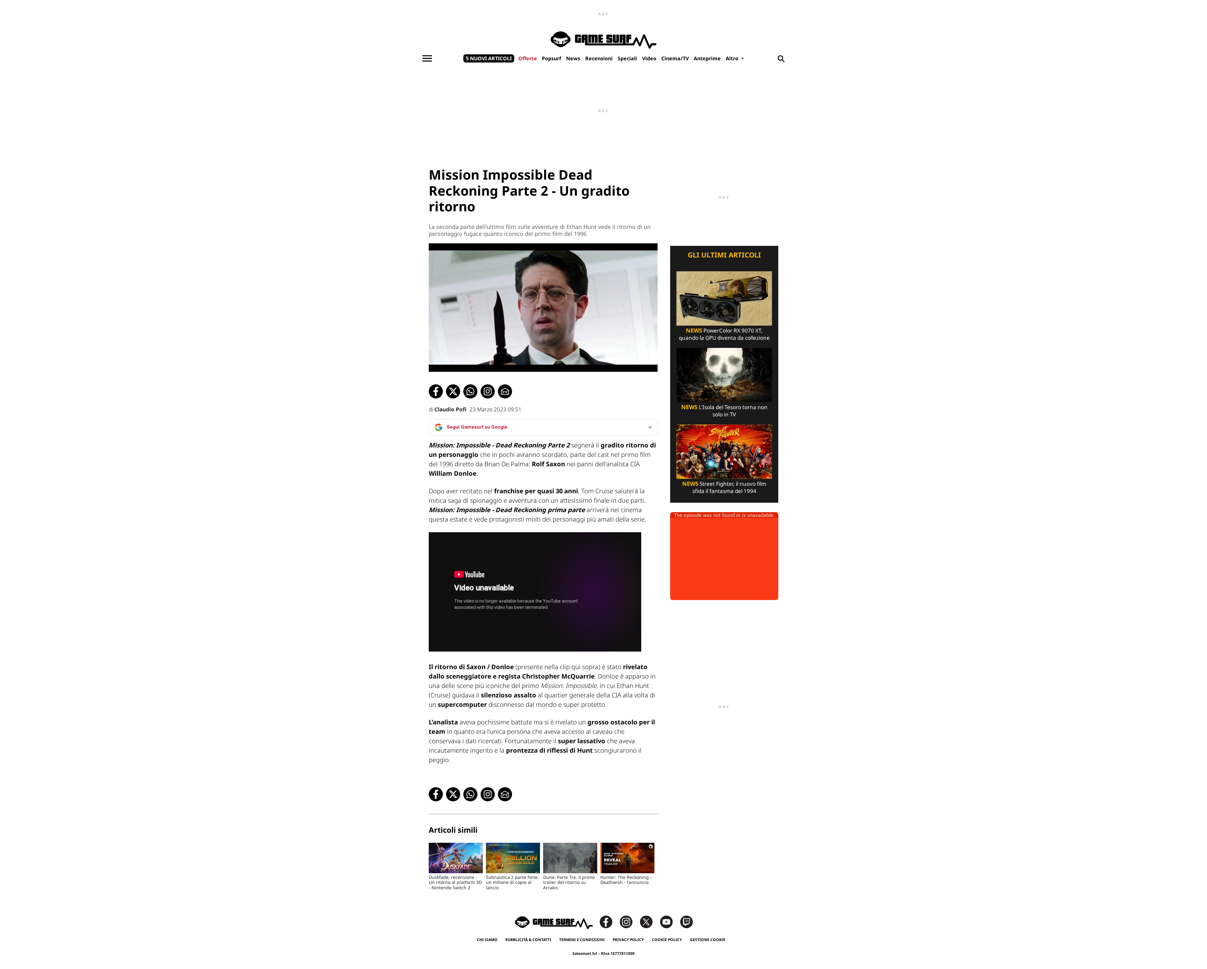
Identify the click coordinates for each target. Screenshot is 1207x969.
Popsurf (551, 58)
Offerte (527, 58)
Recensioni (599, 58)
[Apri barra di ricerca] (781, 58)
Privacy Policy (628, 939)
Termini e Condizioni (582, 939)
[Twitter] (649, 921)
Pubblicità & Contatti (528, 939)
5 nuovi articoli (489, 58)
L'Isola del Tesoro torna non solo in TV (724, 410)
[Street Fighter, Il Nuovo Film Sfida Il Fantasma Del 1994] (724, 451)
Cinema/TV (675, 58)
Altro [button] (733, 58)
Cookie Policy (667, 939)
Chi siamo (487, 939)
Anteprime (707, 58)
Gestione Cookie (707, 939)
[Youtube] (669, 921)
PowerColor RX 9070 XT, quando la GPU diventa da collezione (724, 334)
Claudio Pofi (450, 409)
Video (649, 58)
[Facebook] (609, 921)
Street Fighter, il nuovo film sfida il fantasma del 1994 (724, 487)
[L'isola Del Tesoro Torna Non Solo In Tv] (724, 374)
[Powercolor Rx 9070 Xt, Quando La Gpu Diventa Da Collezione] (724, 298)
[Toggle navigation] (427, 58)
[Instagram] (629, 921)
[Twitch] (686, 921)
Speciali (627, 58)
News (573, 58)
